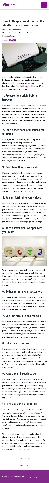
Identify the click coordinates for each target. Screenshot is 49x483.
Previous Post (24, 459)
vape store (11, 152)
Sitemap (33, 477)
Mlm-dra (8, 4)
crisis (28, 86)
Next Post (24, 465)
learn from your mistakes (30, 413)
